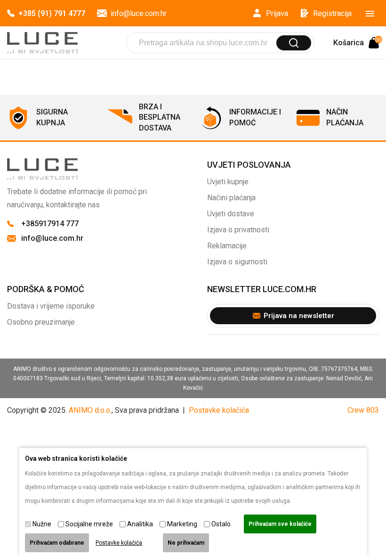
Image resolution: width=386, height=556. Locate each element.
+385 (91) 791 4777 (51, 13)
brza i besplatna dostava (159, 117)
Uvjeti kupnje (228, 181)
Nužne (41, 524)
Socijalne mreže (89, 524)
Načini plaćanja (231, 197)
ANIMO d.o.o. (90, 410)
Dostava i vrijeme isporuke (51, 306)
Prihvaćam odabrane (57, 543)
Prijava (277, 13)
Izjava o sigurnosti (237, 261)
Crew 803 (363, 410)
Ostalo (221, 524)
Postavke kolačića (219, 410)
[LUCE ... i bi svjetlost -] (42, 42)
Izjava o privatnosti (238, 229)
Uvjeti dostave (230, 213)
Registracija (332, 13)
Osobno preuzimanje (41, 322)
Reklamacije (227, 245)
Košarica (356, 42)
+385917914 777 (50, 223)
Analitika (140, 524)
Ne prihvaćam (186, 543)
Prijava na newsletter (299, 315)
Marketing (182, 524)
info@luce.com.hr (139, 13)
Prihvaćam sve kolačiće (280, 524)
